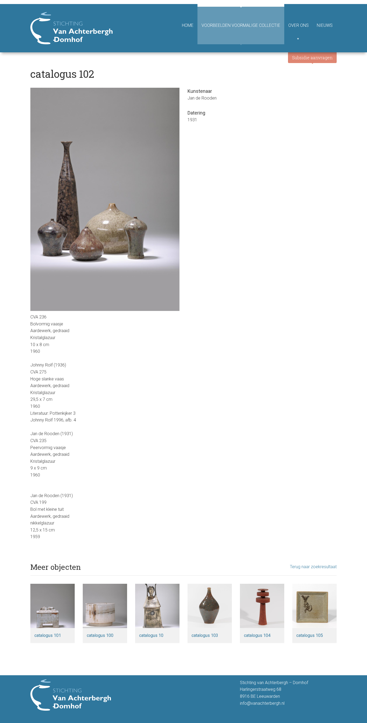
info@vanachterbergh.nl (262, 703)
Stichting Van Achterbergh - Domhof (71, 28)
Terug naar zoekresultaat (313, 566)
